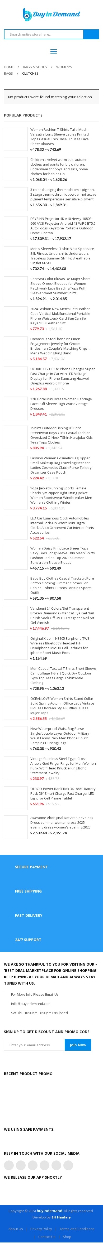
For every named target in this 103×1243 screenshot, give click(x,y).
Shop (67, 1236)
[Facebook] (21, 1165)
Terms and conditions (77, 1228)
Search (91, 34)
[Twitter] (9, 1165)
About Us (15, 1228)
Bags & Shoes (35, 67)
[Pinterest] (44, 1165)
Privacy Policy (41, 1228)
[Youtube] (56, 1165)
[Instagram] (33, 1165)
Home (9, 67)
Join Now (78, 1044)
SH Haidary (61, 1217)
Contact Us (46, 1236)
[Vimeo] (68, 1165)
